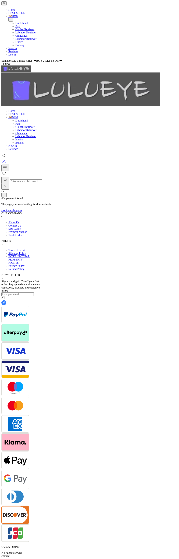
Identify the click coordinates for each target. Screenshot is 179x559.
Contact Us (14, 225)
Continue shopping (11, 210)
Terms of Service (17, 250)
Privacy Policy (16, 265)
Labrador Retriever (25, 32)
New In (12, 48)
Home (11, 9)
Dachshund (21, 23)
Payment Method (17, 231)
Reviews (13, 51)
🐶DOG (13, 16)
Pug (17, 26)
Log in (12, 54)
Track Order (15, 235)
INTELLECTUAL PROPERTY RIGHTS (19, 259)
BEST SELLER (17, 12)
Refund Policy (16, 269)
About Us (13, 222)
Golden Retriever (24, 29)
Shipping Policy (17, 253)
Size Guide (14, 228)
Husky (19, 41)
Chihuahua (21, 35)
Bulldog (19, 45)
